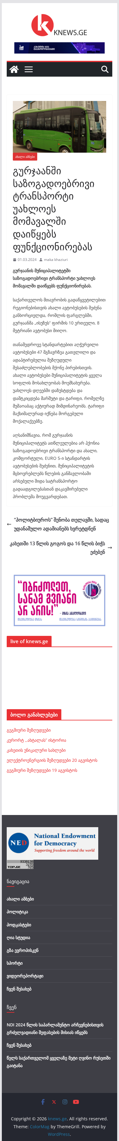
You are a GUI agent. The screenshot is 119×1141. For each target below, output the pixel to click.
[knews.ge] (14, 69)
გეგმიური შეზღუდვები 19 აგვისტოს (42, 770)
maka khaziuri (56, 259)
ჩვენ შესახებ (19, 989)
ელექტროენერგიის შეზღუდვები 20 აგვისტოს (52, 760)
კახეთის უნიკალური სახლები (36, 750)
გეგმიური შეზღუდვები (29, 730)
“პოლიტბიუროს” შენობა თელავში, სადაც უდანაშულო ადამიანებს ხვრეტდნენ (61, 524)
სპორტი (15, 963)
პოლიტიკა (17, 911)
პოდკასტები (19, 925)
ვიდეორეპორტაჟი (25, 976)
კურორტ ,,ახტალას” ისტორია (36, 740)
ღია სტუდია (18, 937)
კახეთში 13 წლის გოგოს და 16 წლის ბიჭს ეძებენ (57, 548)
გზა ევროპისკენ (22, 950)
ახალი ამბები (25, 156)
